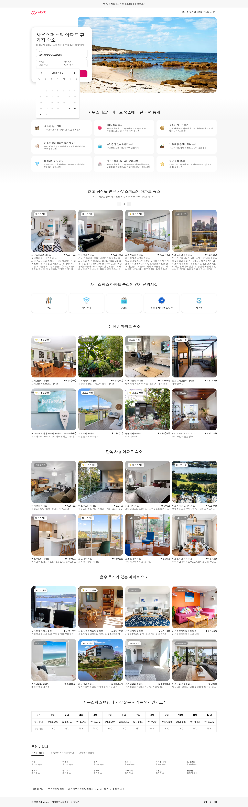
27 (63, 108)
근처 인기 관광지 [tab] (86, 752)
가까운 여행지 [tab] (37, 752)
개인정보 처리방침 (60, 802)
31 (46, 114)
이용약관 (75, 802)
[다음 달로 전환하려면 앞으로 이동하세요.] (74, 73)
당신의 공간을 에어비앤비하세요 (198, 12)
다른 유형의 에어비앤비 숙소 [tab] (61, 752)
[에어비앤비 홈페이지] (38, 12)
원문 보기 (141, 3)
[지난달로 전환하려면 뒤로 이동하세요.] (41, 73)
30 (41, 114)
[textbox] (49, 65)
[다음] (129, 204)
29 (75, 108)
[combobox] (62, 54)
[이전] (119, 204)
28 (69, 108)
